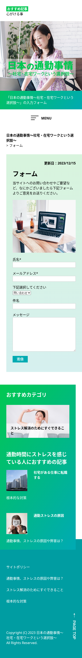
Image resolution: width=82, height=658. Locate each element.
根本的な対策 (16, 497)
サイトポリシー (18, 567)
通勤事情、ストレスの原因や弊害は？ (34, 541)
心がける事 (14, 14)
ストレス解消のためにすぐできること (34, 589)
